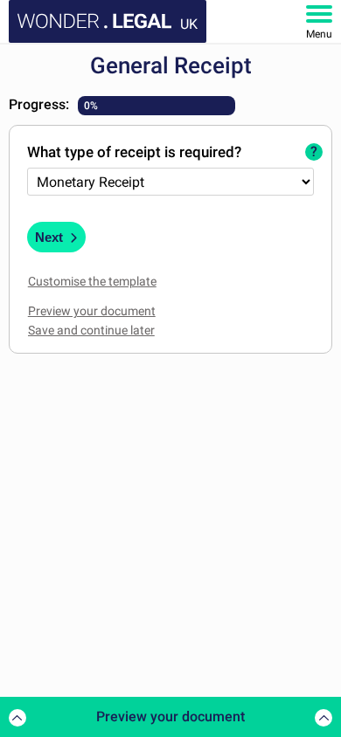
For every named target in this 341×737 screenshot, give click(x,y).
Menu (319, 34)
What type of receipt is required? (134, 152)
